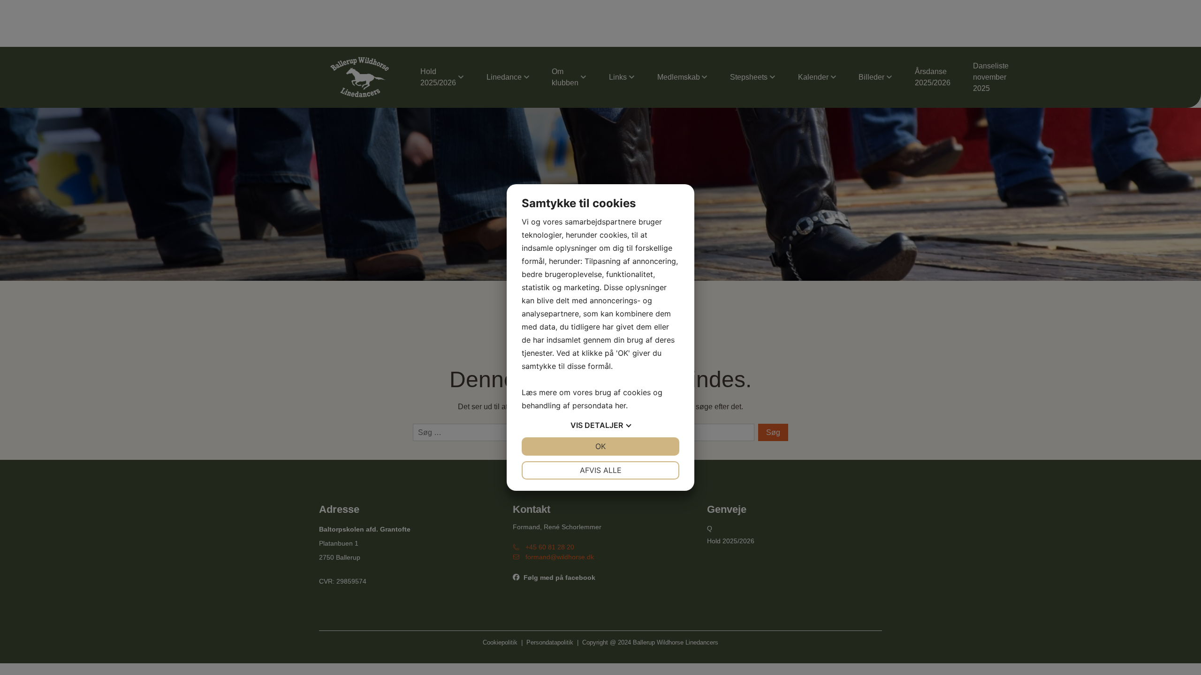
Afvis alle (601, 470)
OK (600, 446)
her (620, 405)
